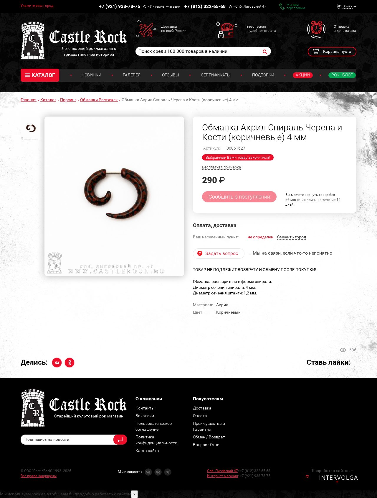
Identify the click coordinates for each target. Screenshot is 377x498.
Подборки (263, 75)
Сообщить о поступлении (239, 197)
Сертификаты (216, 75)
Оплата (200, 415)
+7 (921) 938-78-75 (119, 6)
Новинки (91, 75)
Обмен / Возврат (209, 437)
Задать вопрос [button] (221, 253)
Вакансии (144, 415)
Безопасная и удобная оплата (261, 28)
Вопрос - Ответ (207, 444)
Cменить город (291, 237)
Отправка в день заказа (345, 28)
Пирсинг (68, 99)
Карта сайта (147, 450)
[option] (114, 196)
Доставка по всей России (173, 28)
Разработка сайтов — (333, 470)
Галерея (131, 75)
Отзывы (170, 75)
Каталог (48, 99)
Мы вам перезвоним (296, 6)
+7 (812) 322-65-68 (205, 6)
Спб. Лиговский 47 (250, 6)
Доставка (202, 408)
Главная (29, 99)
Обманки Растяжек (99, 99)
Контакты (145, 408)
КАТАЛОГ (43, 75)
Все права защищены (39, 476)
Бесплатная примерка (221, 167)
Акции (303, 75)
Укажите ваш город (37, 6)
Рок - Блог (342, 75)
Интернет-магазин (165, 6)
